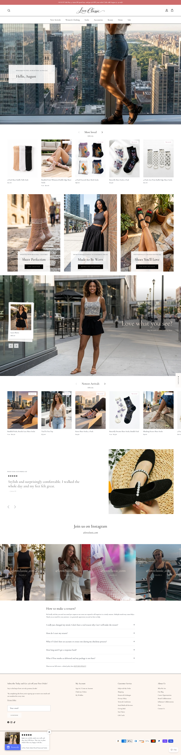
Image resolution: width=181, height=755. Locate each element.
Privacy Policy (65, 380)
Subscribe (66, 394)
